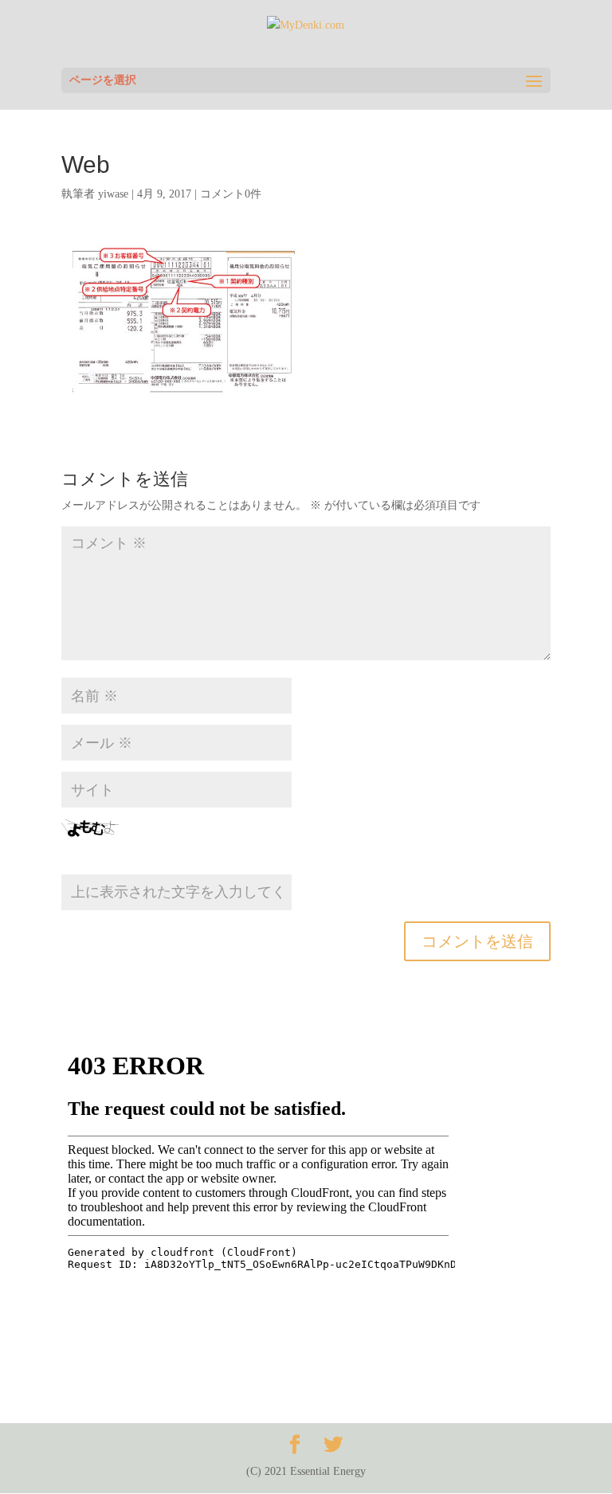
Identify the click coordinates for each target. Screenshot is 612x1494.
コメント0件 (230, 194)
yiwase (113, 194)
